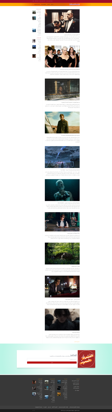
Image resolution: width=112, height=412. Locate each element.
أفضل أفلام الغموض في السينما (65, 388)
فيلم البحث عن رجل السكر (39, 41)
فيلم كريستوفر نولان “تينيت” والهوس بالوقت (39, 395)
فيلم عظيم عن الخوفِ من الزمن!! (39, 388)
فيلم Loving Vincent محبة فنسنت (39, 48)
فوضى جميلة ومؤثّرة (76, 266)
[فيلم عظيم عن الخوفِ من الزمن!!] (34, 388)
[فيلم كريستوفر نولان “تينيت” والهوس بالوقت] (34, 394)
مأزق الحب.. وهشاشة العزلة (39, 57)
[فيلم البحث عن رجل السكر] (34, 41)
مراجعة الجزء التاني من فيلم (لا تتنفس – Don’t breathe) (69, 203)
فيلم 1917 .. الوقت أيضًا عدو (39, 13)
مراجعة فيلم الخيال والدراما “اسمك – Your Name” (70, 170)
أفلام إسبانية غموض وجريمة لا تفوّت (64, 382)
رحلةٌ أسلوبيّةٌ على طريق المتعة (73, 233)
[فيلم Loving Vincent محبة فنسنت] (34, 47)
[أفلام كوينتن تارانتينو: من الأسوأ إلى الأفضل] (59, 394)
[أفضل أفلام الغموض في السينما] (59, 388)
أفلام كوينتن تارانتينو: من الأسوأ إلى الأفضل (65, 395)
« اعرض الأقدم (77, 341)
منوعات (77, 390)
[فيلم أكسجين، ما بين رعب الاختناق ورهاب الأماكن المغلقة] (34, 18)
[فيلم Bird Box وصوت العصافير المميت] (34, 31)
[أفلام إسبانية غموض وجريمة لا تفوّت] (59, 382)
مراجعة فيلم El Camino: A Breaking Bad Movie (70, 135)
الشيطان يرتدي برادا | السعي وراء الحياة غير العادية (70, 69)
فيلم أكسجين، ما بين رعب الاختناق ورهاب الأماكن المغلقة (39, 22)
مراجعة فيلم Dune (76, 332)
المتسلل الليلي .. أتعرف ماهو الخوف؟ (72, 299)
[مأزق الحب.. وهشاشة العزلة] (34, 56)
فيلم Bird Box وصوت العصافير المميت (39, 31)
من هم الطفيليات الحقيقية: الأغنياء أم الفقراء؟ (70, 102)
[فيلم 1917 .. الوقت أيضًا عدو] (34, 12)
